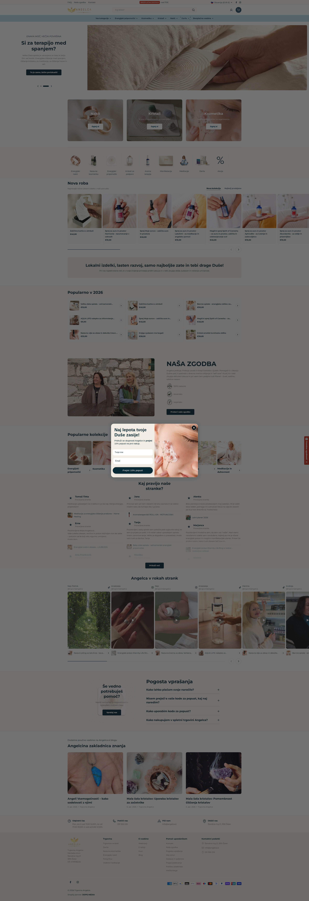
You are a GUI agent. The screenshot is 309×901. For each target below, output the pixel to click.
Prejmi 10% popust (133, 470)
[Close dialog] (194, 428)
